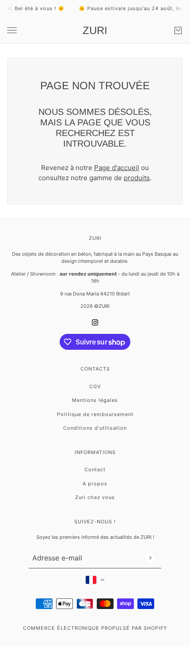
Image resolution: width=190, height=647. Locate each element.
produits (137, 178)
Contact (95, 469)
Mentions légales (95, 400)
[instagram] (95, 322)
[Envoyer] (150, 558)
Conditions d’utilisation (95, 428)
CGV (95, 386)
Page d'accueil (116, 167)
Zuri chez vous (95, 497)
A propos (95, 484)
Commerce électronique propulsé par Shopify (95, 628)
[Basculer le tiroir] (12, 30)
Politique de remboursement (95, 414)
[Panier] (178, 30)
